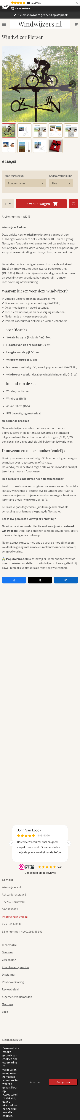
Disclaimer (8, 974)
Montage (7, 1004)
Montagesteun (14, 176)
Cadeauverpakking (60, 176)
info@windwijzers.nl (15, 917)
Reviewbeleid (10, 989)
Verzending (9, 960)
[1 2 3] (8, 203)
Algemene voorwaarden (17, 997)
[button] (9, 130)
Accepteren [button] (63, 1082)
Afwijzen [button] (35, 1082)
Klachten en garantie (15, 967)
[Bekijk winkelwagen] (76, 24)
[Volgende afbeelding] (72, 84)
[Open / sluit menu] (4, 24)
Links (5, 1011)
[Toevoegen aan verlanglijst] (73, 203)
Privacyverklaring (13, 982)
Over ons (7, 952)
